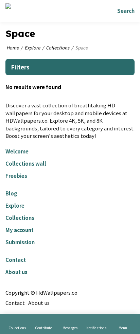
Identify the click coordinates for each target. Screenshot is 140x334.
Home (12, 47)
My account (19, 229)
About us (16, 271)
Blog (11, 193)
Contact (15, 259)
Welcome (17, 151)
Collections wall (25, 163)
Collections (57, 47)
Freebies (16, 175)
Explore (32, 47)
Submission (20, 242)
